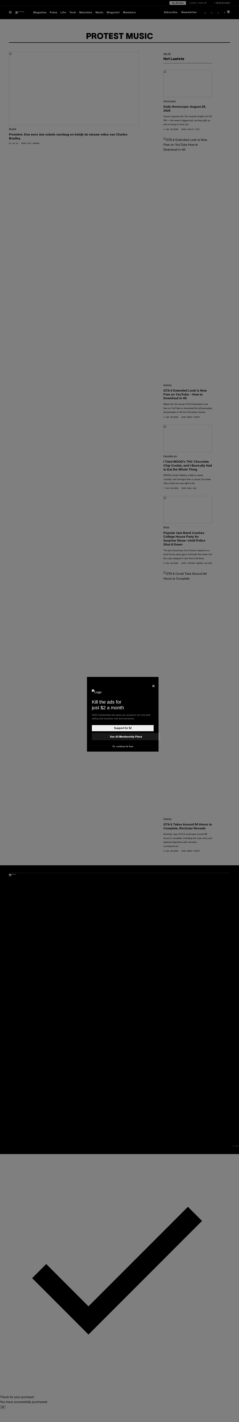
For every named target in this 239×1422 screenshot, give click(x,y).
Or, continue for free (123, 746)
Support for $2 (123, 728)
